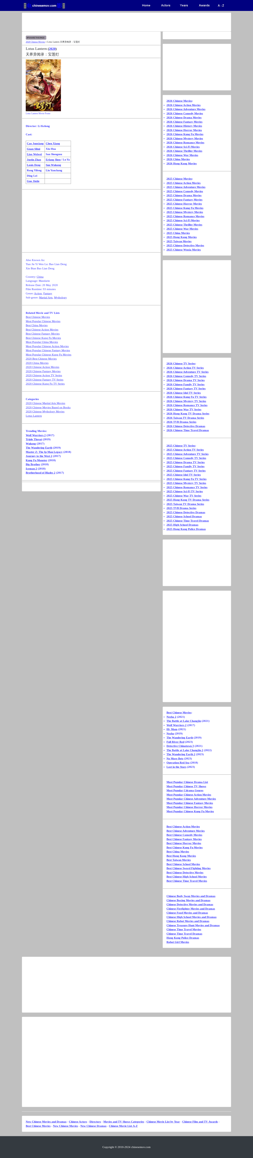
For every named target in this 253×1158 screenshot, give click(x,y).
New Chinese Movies (65, 1125)
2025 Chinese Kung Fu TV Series (187, 479)
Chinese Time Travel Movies (184, 929)
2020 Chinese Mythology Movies (45, 411)
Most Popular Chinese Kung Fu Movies (48, 354)
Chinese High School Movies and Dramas (192, 917)
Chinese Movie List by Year (163, 1121)
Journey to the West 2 (39, 456)
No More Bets (175, 758)
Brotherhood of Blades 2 (40, 472)
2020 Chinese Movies (35, 42)
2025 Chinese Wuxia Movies (184, 249)
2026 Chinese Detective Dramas (186, 426)
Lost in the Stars (176, 766)
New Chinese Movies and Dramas (46, 1121)
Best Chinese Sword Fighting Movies (189, 868)
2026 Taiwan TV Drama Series (185, 417)
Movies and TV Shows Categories (123, 1121)
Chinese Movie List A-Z (123, 1125)
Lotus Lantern (34, 415)
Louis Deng (34, 164)
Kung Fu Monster (36, 460)
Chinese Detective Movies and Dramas (190, 904)
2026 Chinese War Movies (182, 155)
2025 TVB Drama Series (181, 508)
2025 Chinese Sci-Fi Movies (183, 220)
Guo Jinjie (33, 181)
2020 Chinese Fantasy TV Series (44, 379)
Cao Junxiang (35, 143)
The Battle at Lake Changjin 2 (185, 750)
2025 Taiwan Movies (179, 241)
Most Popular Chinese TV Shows (186, 786)
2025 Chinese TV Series (181, 445)
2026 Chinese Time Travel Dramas (188, 430)
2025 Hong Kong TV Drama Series (188, 499)
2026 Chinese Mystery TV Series (186, 401)
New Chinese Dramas (93, 1125)
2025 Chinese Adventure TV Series (188, 453)
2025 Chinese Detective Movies (185, 245)
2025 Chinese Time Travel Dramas (188, 520)
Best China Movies (37, 325)
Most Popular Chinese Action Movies (47, 346)
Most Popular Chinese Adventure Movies (191, 798)
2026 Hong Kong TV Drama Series (188, 413)
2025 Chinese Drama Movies (184, 195)
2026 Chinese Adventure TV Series (188, 371)
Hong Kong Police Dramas (183, 937)
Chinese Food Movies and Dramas (187, 912)
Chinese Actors (78, 1121)
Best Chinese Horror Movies (184, 843)
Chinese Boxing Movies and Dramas (188, 900)
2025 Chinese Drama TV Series (186, 462)
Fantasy (47, 293)
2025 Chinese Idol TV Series (184, 474)
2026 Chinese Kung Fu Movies (185, 134)
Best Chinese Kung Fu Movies (43, 337)
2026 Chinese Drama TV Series (186, 380)
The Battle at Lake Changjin (184, 720)
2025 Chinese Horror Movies (184, 203)
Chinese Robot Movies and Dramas (188, 921)
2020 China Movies (37, 362)
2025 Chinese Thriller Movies (184, 224)
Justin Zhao (34, 159)
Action (38, 293)
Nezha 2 (171, 716)
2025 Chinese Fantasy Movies (184, 199)
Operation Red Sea (178, 762)
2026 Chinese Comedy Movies (185, 113)
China (40, 276)
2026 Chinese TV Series (181, 363)
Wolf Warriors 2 (36, 435)
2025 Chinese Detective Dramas (186, 512)
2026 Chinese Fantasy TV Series (186, 388)
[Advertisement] (112, 22)
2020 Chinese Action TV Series (44, 375)
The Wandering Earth (39, 447)
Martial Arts (46, 297)
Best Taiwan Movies (179, 859)
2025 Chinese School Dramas (184, 516)
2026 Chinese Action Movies (184, 105)
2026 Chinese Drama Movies (184, 117)
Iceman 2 (31, 468)
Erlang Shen (53, 159)
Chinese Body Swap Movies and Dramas (191, 896)
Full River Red (175, 741)
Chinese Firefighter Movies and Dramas (191, 908)
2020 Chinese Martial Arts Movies (45, 403)
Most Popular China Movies (42, 342)
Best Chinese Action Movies (42, 329)
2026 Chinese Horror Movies (184, 130)
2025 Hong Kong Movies (182, 237)
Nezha (170, 733)
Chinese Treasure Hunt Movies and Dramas (193, 925)
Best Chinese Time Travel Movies (187, 880)
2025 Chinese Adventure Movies (186, 187)
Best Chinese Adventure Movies (186, 830)
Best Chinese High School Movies (187, 876)
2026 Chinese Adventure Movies (186, 109)
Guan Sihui (33, 148)
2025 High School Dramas (182, 524)
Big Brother (33, 464)
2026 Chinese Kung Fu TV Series (187, 396)
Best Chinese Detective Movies (185, 872)
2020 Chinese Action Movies (42, 367)
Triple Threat (34, 439)
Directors (95, 1121)
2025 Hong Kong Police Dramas (186, 529)
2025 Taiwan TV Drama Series (185, 504)
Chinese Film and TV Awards (200, 1121)
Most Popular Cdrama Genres (185, 790)
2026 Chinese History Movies (184, 125)
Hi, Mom (172, 729)
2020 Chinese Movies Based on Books (48, 407)
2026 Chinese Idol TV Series (184, 392)
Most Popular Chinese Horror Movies (189, 807)
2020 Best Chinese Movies (41, 358)
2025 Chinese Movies (179, 178)
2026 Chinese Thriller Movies (184, 150)
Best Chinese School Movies (183, 864)
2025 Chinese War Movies (182, 228)
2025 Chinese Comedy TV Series (186, 458)
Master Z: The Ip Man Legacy (44, 451)
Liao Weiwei (34, 154)
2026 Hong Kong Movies (182, 163)
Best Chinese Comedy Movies (184, 834)
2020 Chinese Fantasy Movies (43, 371)
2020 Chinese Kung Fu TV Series (45, 383)
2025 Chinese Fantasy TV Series (186, 470)
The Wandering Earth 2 (181, 754)
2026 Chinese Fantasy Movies (184, 121)
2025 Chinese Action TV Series (185, 449)
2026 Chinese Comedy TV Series (186, 376)
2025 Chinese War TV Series (184, 495)
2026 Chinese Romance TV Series (187, 405)
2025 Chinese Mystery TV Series (186, 483)
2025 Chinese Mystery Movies (185, 212)
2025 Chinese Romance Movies (185, 216)
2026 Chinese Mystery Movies (185, 138)
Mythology (60, 297)
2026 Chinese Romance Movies (185, 142)
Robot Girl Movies (178, 942)
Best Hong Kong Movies (181, 855)
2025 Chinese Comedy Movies (185, 191)
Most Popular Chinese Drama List (187, 782)
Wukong (31, 443)
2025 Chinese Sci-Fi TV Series (185, 491)
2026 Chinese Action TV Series (185, 367)
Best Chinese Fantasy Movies (43, 333)
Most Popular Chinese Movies (43, 321)
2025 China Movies (178, 233)
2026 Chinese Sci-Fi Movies (183, 146)
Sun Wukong (53, 164)
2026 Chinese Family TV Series (185, 384)
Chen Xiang (53, 143)
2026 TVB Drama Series (181, 421)
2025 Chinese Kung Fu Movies (185, 208)
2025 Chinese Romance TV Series (187, 487)
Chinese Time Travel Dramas (184, 933)
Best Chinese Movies (38, 316)
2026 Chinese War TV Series (184, 409)
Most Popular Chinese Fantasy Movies (48, 350)
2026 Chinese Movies (179, 100)
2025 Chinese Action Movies (184, 182)
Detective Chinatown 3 (180, 745)
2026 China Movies (178, 159)
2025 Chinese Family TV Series (185, 466)
